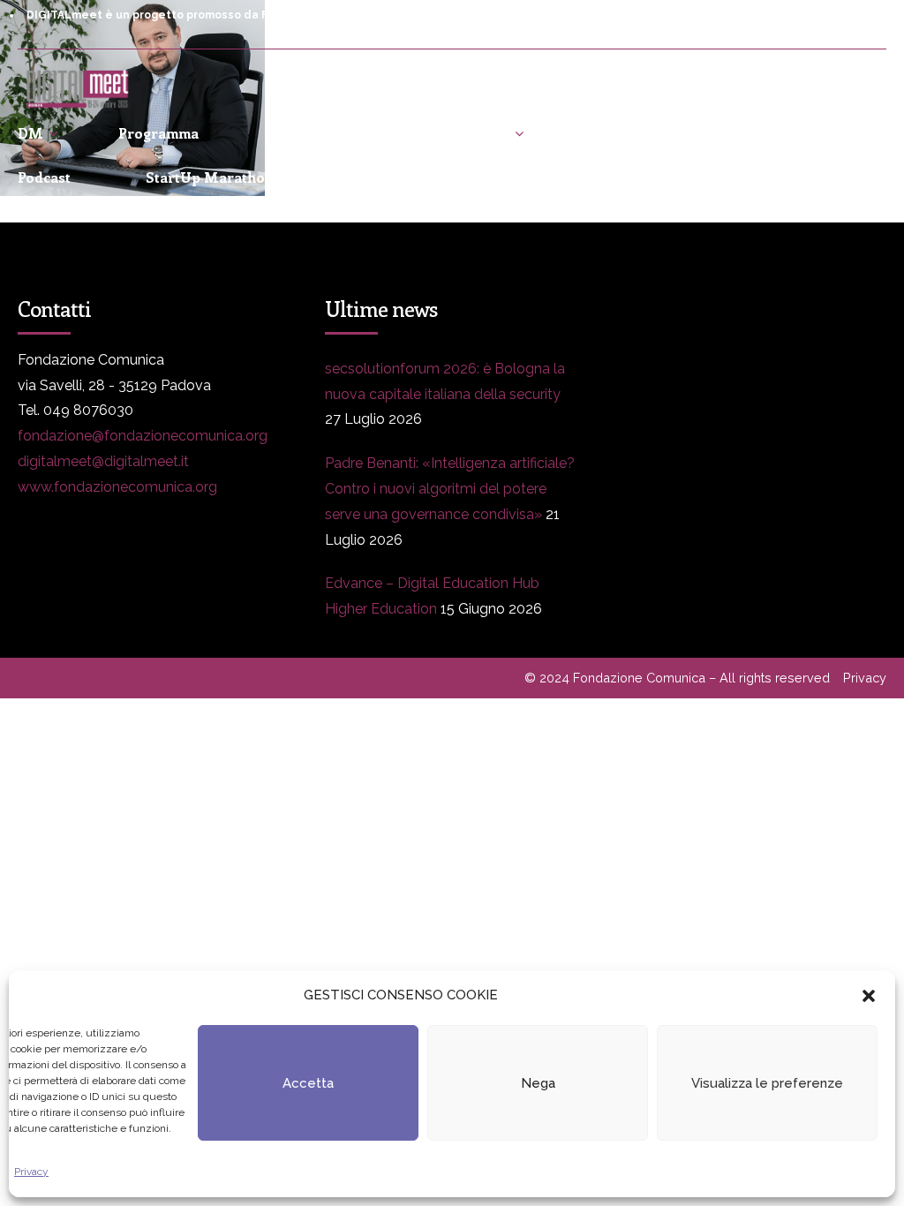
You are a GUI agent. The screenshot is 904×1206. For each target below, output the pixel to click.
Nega (538, 1083)
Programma (158, 133)
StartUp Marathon (210, 177)
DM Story (475, 133)
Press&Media (320, 133)
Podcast (44, 177)
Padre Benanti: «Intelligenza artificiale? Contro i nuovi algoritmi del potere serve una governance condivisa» (450, 489)
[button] (869, 996)
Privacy (31, 1171)
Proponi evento (744, 133)
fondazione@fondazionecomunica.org (142, 435)
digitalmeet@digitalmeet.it (103, 461)
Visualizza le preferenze (767, 1083)
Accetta (308, 1083)
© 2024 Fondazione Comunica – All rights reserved (677, 677)
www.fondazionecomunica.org (117, 487)
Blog (600, 133)
